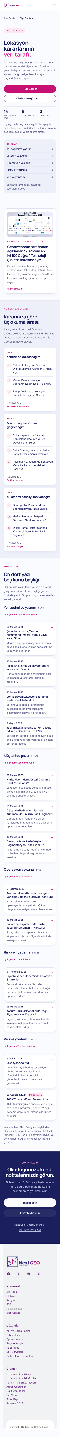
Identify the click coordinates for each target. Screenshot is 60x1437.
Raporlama (12, 1347)
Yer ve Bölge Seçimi (18, 1330)
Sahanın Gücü (14, 1403)
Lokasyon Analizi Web (19, 1374)
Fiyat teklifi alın (30, 1213)
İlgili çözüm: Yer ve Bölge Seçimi (22, 614)
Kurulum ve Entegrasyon (21, 1382)
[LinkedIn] (28, 1274)
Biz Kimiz (12, 1291)
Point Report (13, 1399)
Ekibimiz (11, 1296)
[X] (18, 1274)
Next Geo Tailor (15, 1390)
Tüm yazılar (30, 88)
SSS (8, 1304)
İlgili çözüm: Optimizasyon (20, 876)
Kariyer (10, 1300)
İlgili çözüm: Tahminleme (19, 959)
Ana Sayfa (9, 18)
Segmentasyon (15, 1343)
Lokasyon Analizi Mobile (21, 1378)
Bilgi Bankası (15, 1308)
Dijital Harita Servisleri (19, 1356)
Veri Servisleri (14, 1351)
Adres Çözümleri (16, 1386)
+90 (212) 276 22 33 (30, 1229)
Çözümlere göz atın (30, 98)
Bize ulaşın (30, 1202)
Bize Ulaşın (13, 1312)
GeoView (11, 1395)
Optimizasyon (14, 1339)
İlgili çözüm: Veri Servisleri (19, 1045)
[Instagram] (38, 1274)
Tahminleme (13, 1335)
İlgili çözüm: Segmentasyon (20, 762)
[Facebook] (8, 1274)
